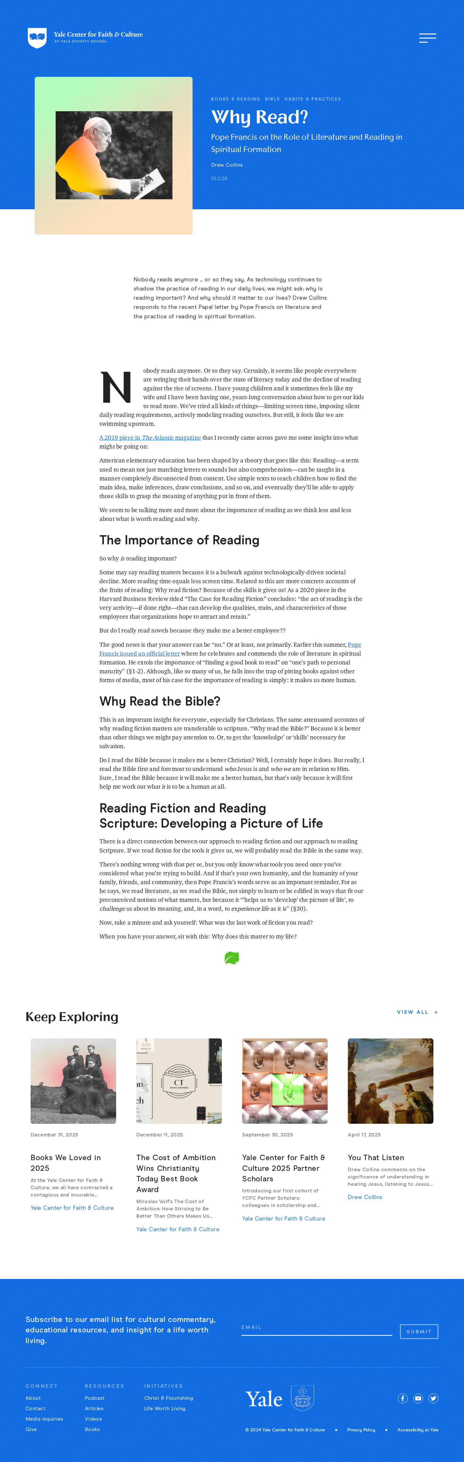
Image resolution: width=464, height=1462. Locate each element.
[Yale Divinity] (302, 1398)
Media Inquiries (44, 1419)
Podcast (95, 1398)
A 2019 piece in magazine (150, 437)
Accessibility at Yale (417, 1430)
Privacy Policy (361, 1430)
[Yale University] (264, 1398)
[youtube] (418, 1398)
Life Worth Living (165, 1408)
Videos (93, 1419)
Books (92, 1429)
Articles (94, 1408)
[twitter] (433, 1398)
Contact (35, 1408)
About (33, 1398)
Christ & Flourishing (168, 1398)
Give (31, 1429)
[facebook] (403, 1398)
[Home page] (85, 38)
